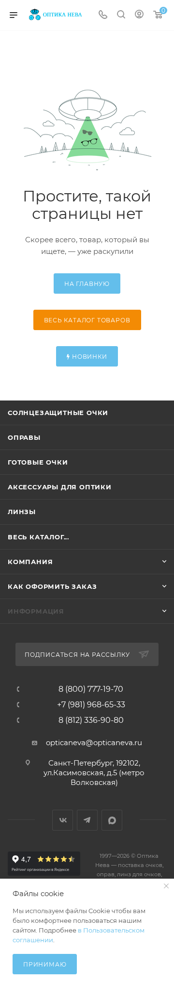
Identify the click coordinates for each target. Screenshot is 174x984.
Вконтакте (62, 820)
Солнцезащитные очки (58, 413)
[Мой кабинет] (139, 15)
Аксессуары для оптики (60, 487)
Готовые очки (38, 462)
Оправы (24, 437)
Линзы (22, 512)
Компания (30, 562)
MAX (112, 820)
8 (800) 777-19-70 (90, 689)
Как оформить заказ (52, 586)
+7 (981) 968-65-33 (91, 705)
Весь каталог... (38, 537)
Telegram (87, 820)
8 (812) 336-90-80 (91, 720)
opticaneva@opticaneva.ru (94, 742)
